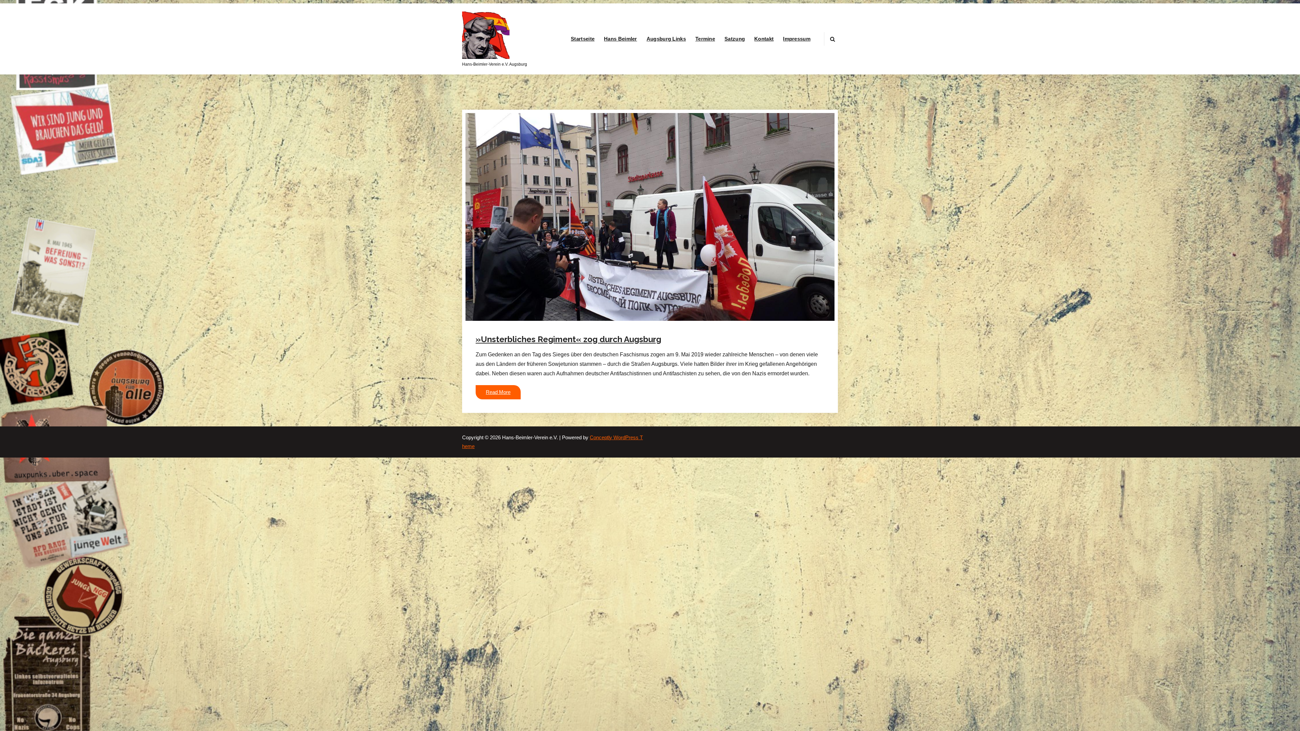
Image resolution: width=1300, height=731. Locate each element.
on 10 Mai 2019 (518, 325)
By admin (557, 325)
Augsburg (593, 325)
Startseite (582, 39)
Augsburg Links (666, 39)
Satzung (734, 39)
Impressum (796, 39)
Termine (705, 39)
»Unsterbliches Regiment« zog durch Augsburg (568, 339)
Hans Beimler (620, 39)
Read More (498, 392)
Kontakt (764, 39)
